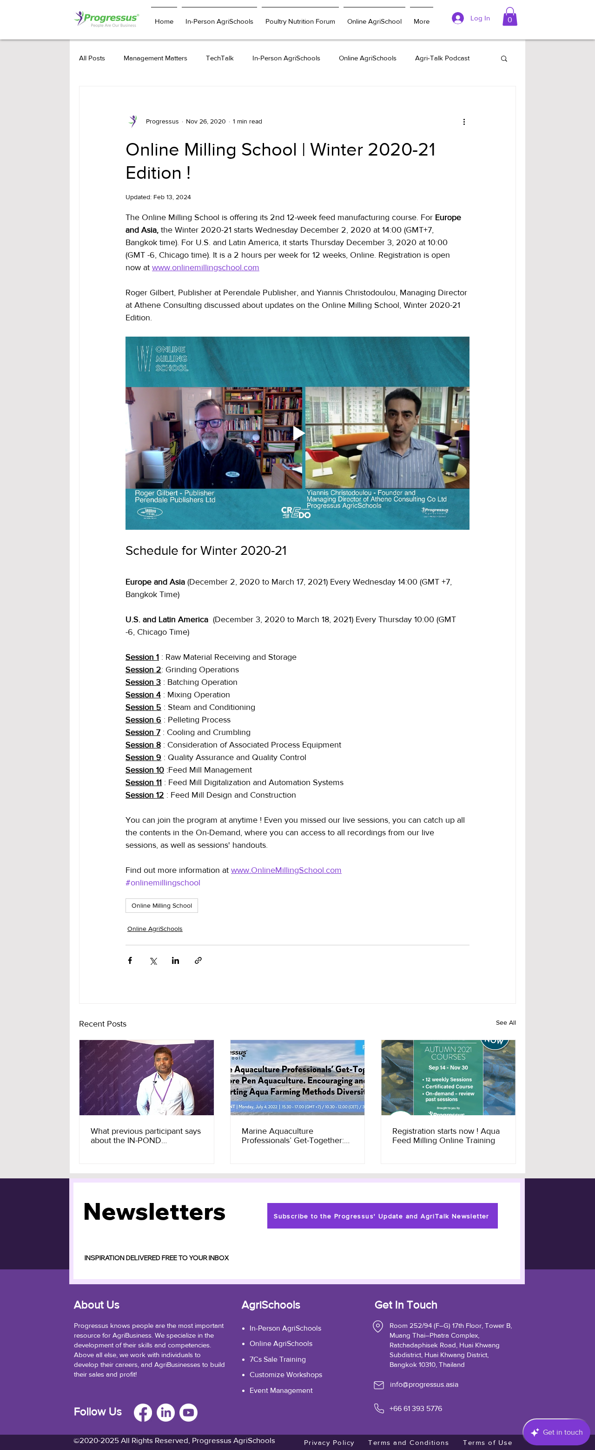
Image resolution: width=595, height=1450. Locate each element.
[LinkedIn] (166, 1413)
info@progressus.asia (424, 1384)
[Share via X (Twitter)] (152, 960)
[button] (504, 58)
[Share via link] (198, 960)
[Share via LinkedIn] (175, 960)
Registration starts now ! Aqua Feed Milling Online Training (446, 1135)
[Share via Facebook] (130, 960)
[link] (510, 16)
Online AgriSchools (368, 58)
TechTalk (220, 58)
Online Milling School (162, 905)
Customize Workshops (286, 1374)
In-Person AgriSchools (286, 58)
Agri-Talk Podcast (442, 58)
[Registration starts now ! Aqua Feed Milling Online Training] (448, 1077)
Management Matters (155, 58)
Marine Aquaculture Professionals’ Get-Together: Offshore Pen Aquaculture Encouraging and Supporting (293, 1135)
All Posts (92, 58)
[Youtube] (188, 1413)
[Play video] (297, 433)
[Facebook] (143, 1413)
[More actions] (463, 121)
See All (506, 1022)
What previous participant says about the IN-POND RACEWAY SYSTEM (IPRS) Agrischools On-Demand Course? (146, 1135)
